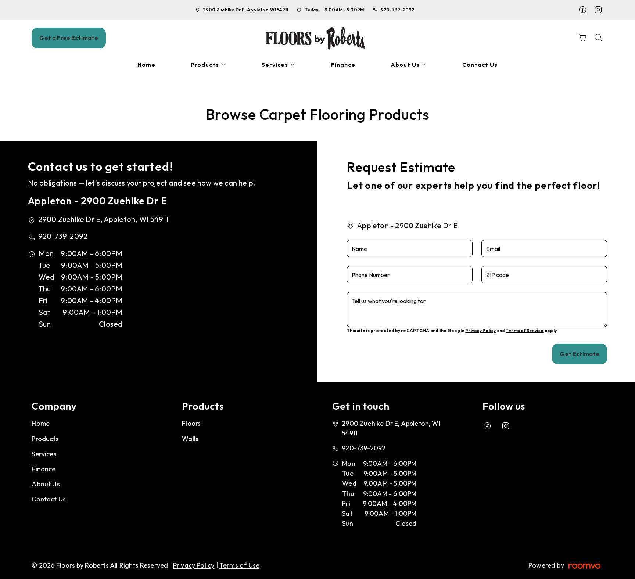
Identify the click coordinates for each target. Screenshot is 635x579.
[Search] (598, 38)
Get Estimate (579, 353)
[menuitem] (146, 65)
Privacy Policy (480, 330)
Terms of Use (239, 565)
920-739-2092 (398, 9)
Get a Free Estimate (68, 38)
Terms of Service (525, 330)
